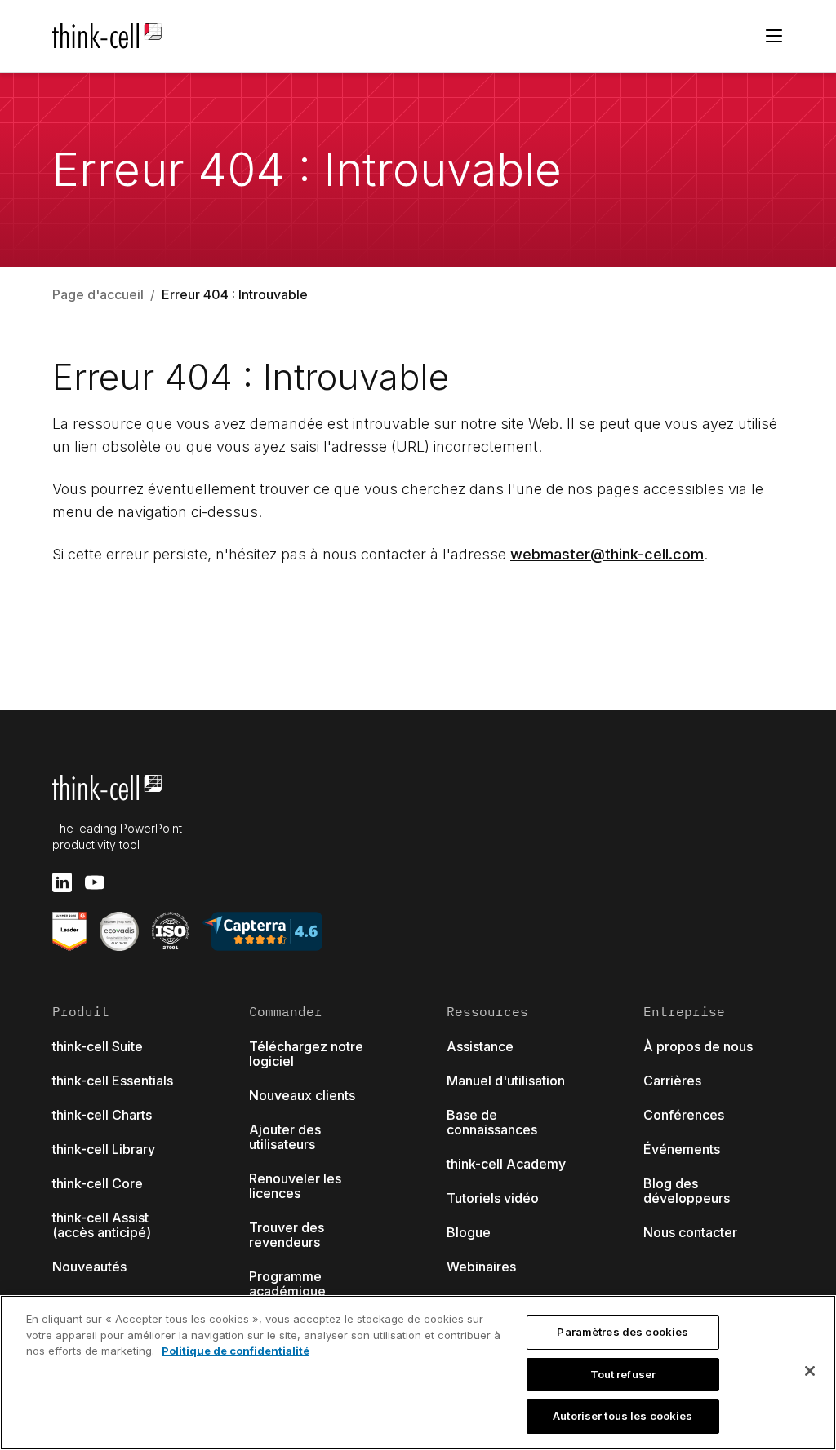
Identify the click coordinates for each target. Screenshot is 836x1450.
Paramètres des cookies (622, 1331)
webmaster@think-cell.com (607, 554)
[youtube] (94, 882)
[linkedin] (62, 882)
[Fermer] (810, 1371)
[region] (418, 1372)
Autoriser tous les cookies (622, 1415)
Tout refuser (623, 1374)
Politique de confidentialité (235, 1350)
